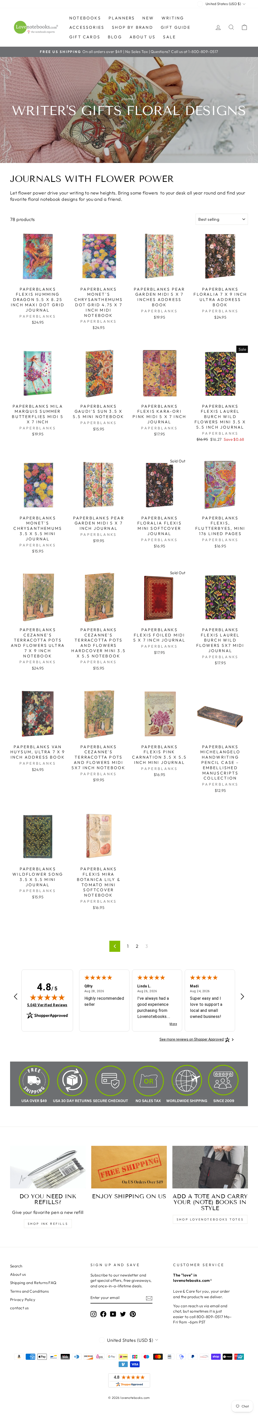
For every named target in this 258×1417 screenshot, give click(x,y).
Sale (169, 36)
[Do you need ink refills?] (48, 1167)
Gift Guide (175, 27)
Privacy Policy (22, 1299)
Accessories (86, 27)
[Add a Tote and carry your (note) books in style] (210, 1167)
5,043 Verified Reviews (47, 1005)
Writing (173, 17)
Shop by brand (132, 27)
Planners (122, 17)
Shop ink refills (48, 1224)
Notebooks (85, 17)
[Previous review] (15, 997)
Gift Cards (84, 36)
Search (16, 1266)
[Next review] (242, 997)
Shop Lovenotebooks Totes (210, 1219)
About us (143, 36)
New (148, 17)
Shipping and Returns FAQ (33, 1282)
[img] (47, 997)
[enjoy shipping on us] (129, 1167)
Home (127, 98)
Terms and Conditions (29, 1291)
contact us (19, 1307)
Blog (115, 36)
